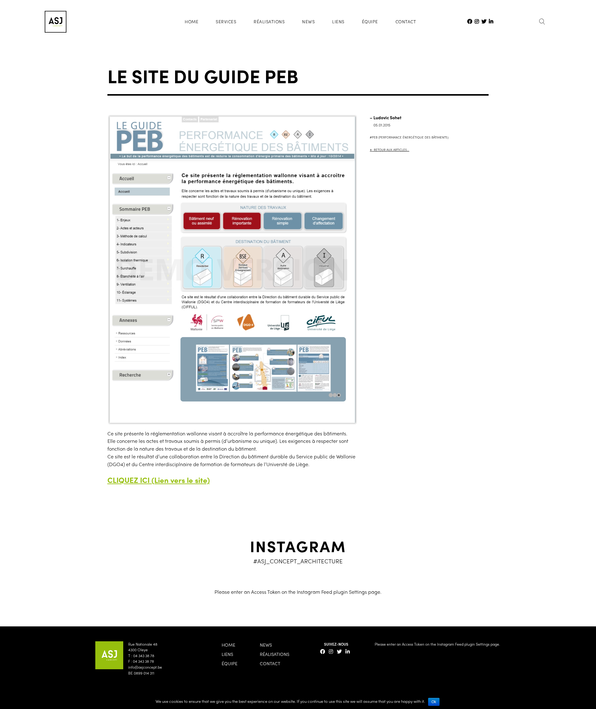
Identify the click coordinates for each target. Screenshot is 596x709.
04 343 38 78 (143, 655)
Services (226, 21)
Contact (405, 21)
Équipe (370, 21)
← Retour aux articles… (389, 150)
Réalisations (269, 21)
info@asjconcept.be (145, 667)
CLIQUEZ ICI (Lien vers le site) (158, 480)
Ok (433, 702)
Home (191, 21)
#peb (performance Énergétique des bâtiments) (409, 137)
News (308, 21)
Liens (338, 21)
